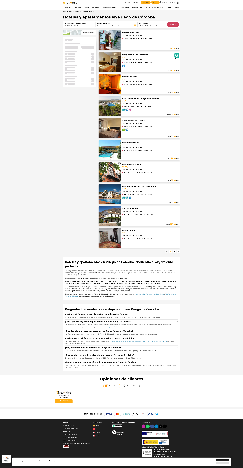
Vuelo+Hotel (137, 7)
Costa (86, 7)
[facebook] (152, 426)
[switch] (6, 461)
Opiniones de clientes (70, 428)
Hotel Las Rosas (158, 294)
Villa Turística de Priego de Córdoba (107, 327)
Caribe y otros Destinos (154, 7)
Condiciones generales (70, 434)
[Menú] (9, 456)
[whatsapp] (148, 426)
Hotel (70, 11)
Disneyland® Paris (109, 7)
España (77, 11)
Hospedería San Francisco (143, 294)
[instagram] (144, 426)
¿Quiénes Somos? (69, 425)
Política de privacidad (70, 437)
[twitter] (165, 426)
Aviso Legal (67, 431)
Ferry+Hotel (124, 7)
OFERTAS (67, 7)
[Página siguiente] (178, 251)
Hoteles (78, 7)
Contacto (127, 2)
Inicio (64, 11)
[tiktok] (161, 426)
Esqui (169, 7)
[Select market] (178, 2)
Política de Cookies (69, 440)
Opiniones (135, 2)
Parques (95, 7)
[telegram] (156, 426)
